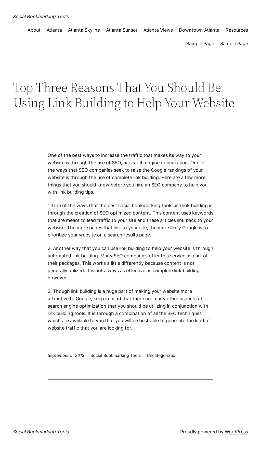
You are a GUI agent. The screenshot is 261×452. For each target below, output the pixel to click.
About (34, 30)
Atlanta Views (158, 30)
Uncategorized (161, 355)
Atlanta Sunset (121, 30)
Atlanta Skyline (84, 30)
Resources (237, 30)
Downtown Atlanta (199, 30)
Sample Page (200, 43)
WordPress (236, 431)
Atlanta (54, 30)
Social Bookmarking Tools (41, 16)
